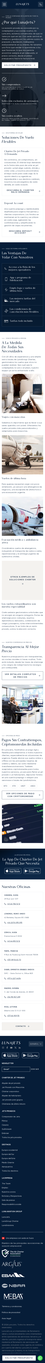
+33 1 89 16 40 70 (14, 960)
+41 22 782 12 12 (13, 904)
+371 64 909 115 (13, 1016)
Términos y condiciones (12, 1306)
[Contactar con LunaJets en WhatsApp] (40, 1358)
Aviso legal (6, 1318)
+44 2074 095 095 (14, 922)
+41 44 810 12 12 (13, 941)
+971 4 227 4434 (14, 978)
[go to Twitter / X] (15, 1048)
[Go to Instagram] (3, 1048)
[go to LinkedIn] (19, 1048)
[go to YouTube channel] (11, 1048)
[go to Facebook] (7, 1048)
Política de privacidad (11, 1312)
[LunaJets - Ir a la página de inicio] (22, 4)
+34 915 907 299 (13, 997)
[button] (40, 4)
